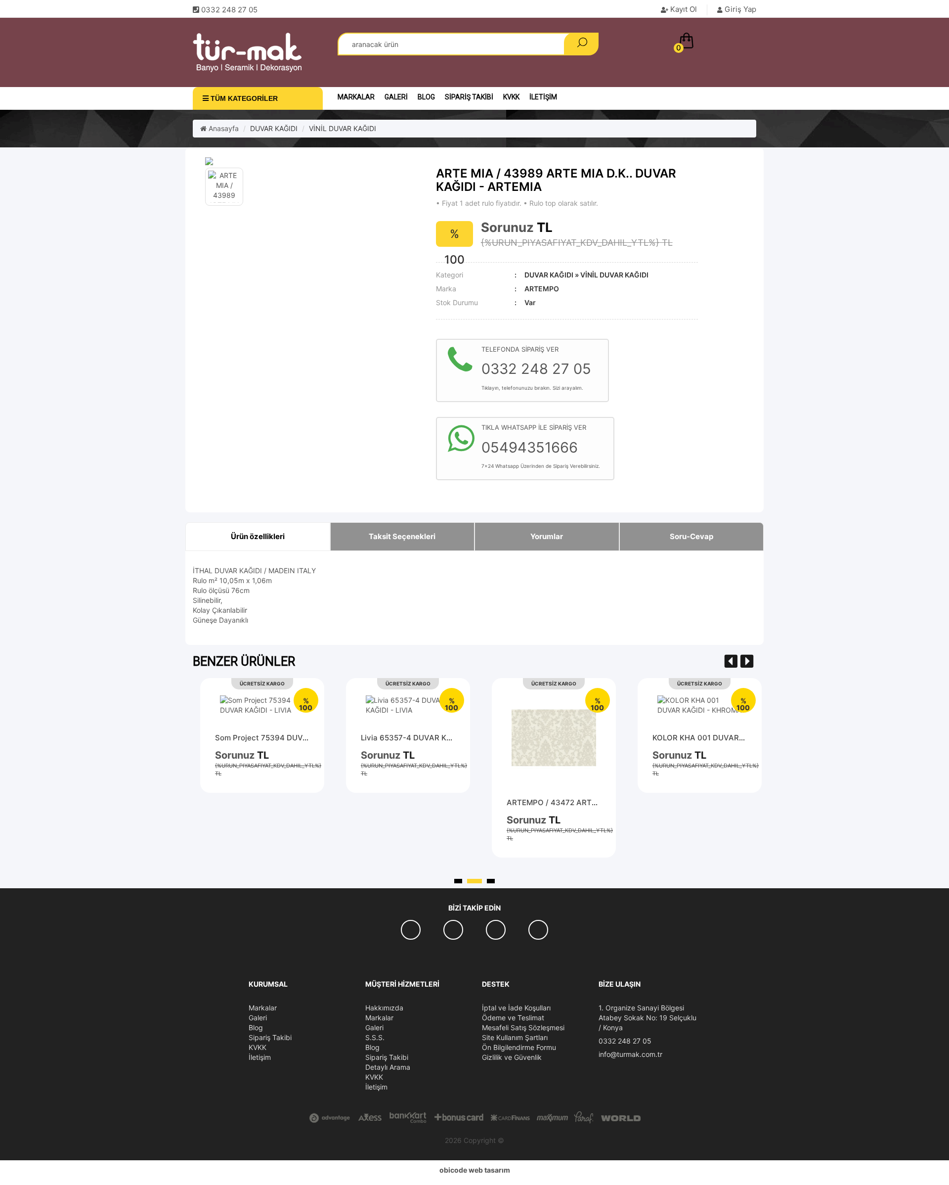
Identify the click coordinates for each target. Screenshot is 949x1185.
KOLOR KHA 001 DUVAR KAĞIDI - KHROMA (729, 737)
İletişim (543, 97)
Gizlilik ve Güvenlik (512, 1057)
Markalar (356, 97)
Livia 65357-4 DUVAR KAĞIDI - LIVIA (426, 737)
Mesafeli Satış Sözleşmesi (523, 1027)
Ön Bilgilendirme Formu (519, 1047)
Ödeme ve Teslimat (513, 1017)
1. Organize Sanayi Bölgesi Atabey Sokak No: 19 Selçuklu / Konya (647, 1017)
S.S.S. (375, 1037)
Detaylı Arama (387, 1067)
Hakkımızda (384, 1007)
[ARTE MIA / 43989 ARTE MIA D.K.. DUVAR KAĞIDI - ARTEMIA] (313, 161)
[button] (715, 42)
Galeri (396, 97)
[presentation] (731, 661)
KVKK (511, 97)
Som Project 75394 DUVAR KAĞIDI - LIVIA (290, 737)
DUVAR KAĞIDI (274, 128)
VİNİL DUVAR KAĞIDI (342, 128)
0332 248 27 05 (625, 1041)
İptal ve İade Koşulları (516, 1007)
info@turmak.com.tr (630, 1054)
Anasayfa (223, 128)
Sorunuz (507, 227)
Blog (426, 97)
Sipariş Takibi (469, 97)
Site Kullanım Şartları (515, 1037)
